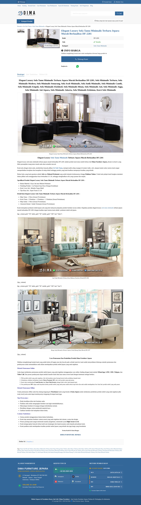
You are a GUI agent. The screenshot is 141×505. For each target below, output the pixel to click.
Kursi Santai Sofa (26, 450)
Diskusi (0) (43, 74)
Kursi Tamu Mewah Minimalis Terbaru (92, 450)
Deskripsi (20, 74)
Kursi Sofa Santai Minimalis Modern (55, 450)
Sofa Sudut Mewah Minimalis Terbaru (85, 452)
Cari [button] (120, 13)
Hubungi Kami (82, 59)
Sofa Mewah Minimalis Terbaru (111, 450)
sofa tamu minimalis (107, 208)
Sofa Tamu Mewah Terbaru (102, 452)
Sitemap (87, 501)
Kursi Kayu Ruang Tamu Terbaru (58, 448)
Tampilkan (29, 441)
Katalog (24, 5)
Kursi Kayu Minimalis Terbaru (42, 448)
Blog (91, 5)
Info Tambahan (32, 74)
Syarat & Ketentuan (63, 5)
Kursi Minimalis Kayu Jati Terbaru (101, 448)
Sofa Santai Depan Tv (31, 452)
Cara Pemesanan (41, 5)
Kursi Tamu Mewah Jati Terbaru (73, 450)
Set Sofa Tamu (58, 168)
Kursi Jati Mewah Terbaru (27, 448)
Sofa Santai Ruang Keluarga (55, 452)
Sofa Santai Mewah (43, 452)
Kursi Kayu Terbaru (73, 448)
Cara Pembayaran (52, 5)
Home (19, 5)
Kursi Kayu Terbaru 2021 (85, 448)
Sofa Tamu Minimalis (100, 46)
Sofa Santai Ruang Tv (69, 452)
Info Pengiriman (84, 5)
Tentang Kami (74, 5)
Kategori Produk (26, 21)
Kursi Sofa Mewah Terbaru (38, 450)
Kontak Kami (31, 5)
